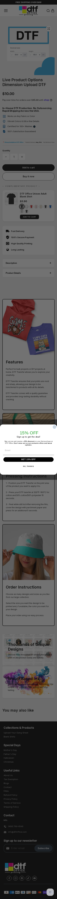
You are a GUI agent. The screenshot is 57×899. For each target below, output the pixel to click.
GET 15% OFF (28, 459)
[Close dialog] (54, 427)
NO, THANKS (28, 466)
